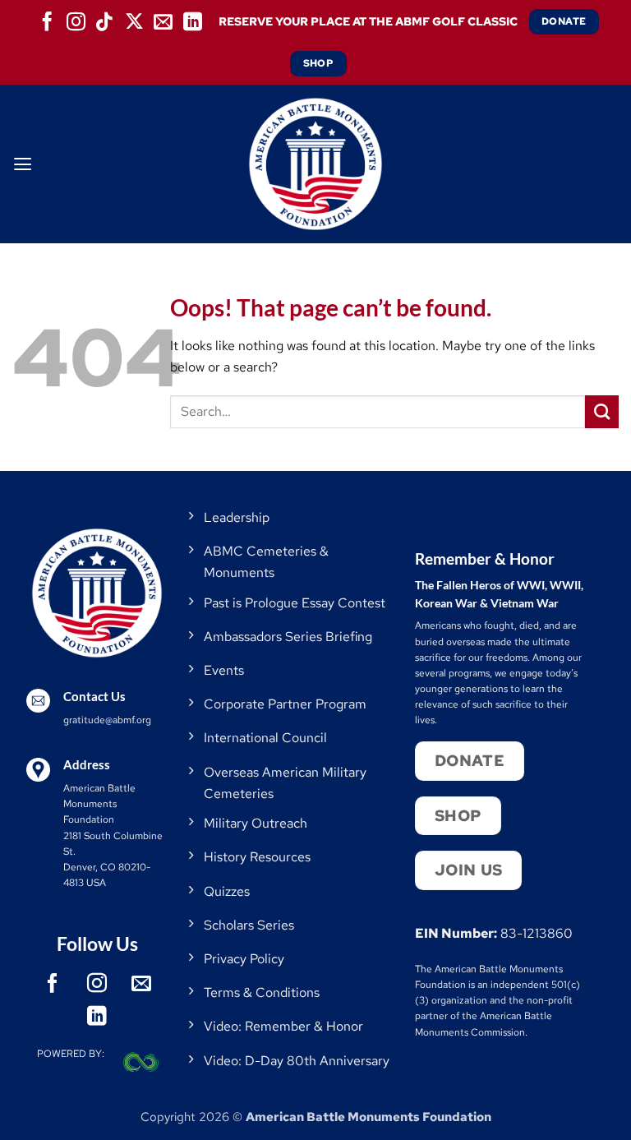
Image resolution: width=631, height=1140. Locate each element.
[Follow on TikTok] (105, 21)
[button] (22, 164)
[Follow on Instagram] (75, 21)
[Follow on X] (133, 21)
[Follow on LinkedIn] (192, 21)
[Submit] (602, 411)
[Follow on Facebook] (46, 21)
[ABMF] (315, 164)
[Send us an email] (163, 21)
